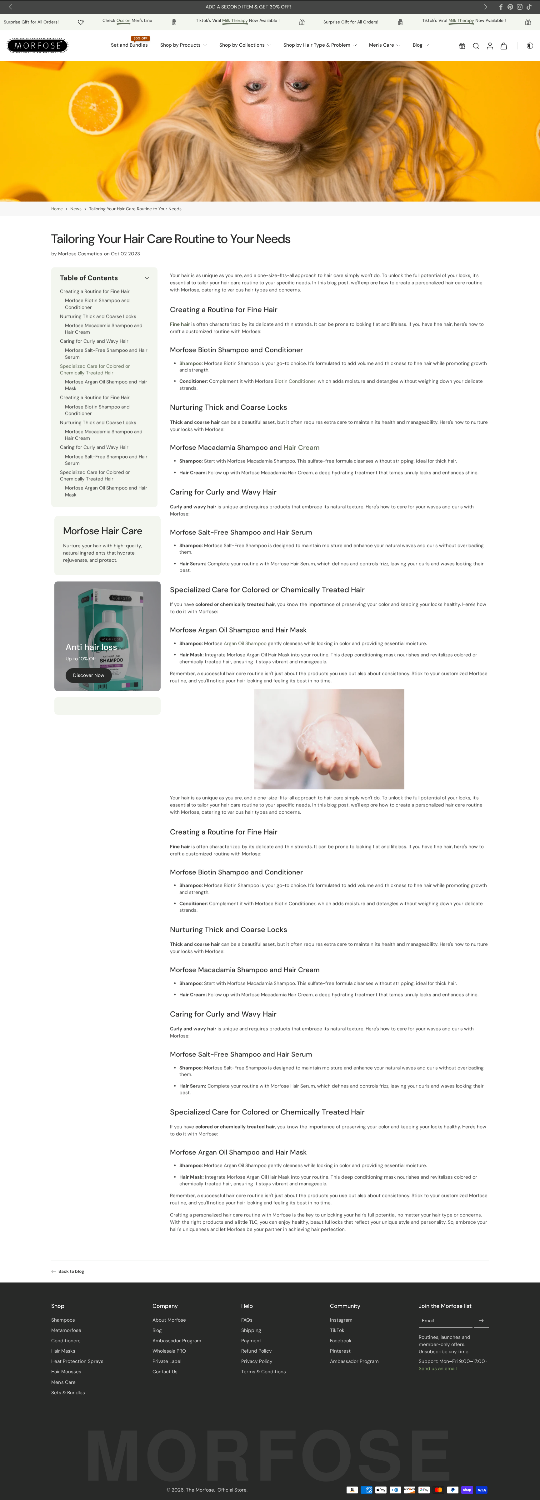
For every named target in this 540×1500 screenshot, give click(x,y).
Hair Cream (302, 447)
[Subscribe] (481, 1321)
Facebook (341, 1341)
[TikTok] (529, 7)
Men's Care (63, 1382)
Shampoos (63, 1320)
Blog (157, 1330)
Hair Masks (63, 1351)
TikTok (337, 1330)
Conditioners (66, 1341)
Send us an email (438, 1368)
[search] (476, 45)
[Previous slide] (10, 7)
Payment (251, 1341)
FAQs (246, 1320)
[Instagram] (519, 7)
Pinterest (340, 1351)
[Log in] (490, 45)
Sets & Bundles (68, 1393)
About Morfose (169, 1320)
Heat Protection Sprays (77, 1361)
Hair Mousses (66, 1372)
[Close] (90, 1479)
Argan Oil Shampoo (245, 643)
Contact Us (165, 1372)
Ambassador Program (176, 1341)
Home (57, 209)
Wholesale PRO (169, 1351)
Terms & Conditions (263, 1372)
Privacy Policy (256, 1361)
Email (428, 1321)
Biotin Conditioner (295, 381)
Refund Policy (256, 1351)
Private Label (166, 1361)
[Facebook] (501, 7)
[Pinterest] (510, 7)
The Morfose (200, 1490)
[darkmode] (526, 45)
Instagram (341, 1320)
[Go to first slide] (485, 7)
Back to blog (71, 1271)
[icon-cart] (503, 45)
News (76, 209)
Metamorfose (66, 1330)
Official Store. (233, 1490)
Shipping (251, 1330)
